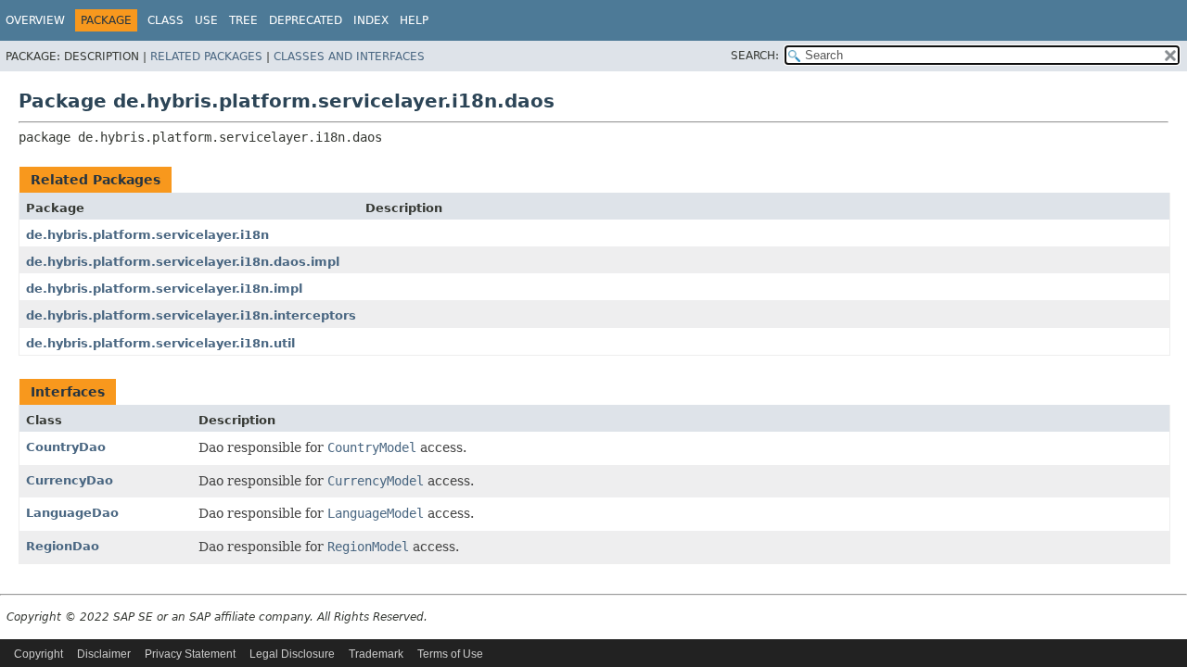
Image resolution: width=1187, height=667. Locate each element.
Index (371, 20)
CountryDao (66, 447)
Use (206, 20)
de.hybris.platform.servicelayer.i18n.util (160, 343)
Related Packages (206, 56)
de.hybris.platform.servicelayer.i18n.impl (164, 289)
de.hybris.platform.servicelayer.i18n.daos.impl (182, 262)
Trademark (376, 654)
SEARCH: (755, 55)
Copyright (38, 654)
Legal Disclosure (292, 654)
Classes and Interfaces (349, 56)
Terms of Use (450, 654)
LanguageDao (72, 513)
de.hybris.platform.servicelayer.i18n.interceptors (191, 315)
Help (414, 20)
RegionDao (62, 546)
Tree (243, 20)
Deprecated (305, 20)
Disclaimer (104, 654)
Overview (35, 20)
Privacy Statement (190, 654)
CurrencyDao (69, 480)
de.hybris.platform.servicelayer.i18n (147, 235)
